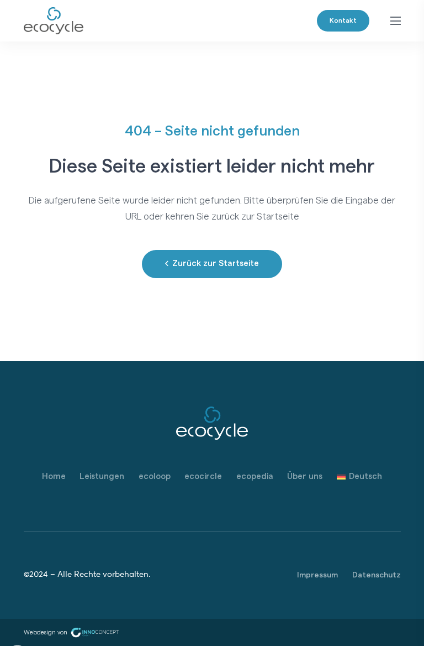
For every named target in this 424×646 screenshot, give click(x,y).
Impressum (317, 575)
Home (54, 476)
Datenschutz (376, 575)
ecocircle (203, 476)
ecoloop (155, 476)
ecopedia (254, 476)
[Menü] (395, 21)
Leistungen (102, 476)
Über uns (304, 476)
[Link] (54, 21)
